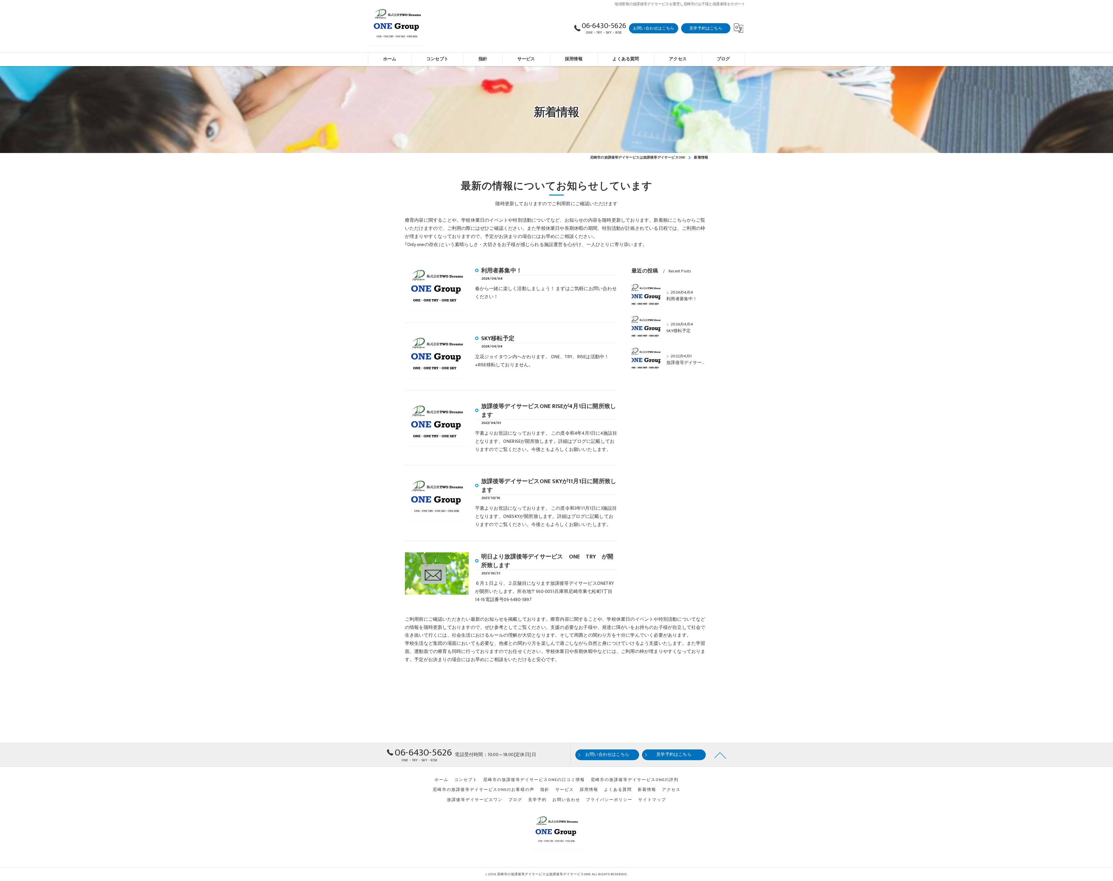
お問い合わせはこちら (653, 28)
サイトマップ (652, 800)
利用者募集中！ (501, 271)
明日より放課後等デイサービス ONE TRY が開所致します (547, 561)
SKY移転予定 (497, 338)
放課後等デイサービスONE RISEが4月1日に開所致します (548, 410)
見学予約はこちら (705, 28)
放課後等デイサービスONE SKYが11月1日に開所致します (548, 485)
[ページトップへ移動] (720, 755)
